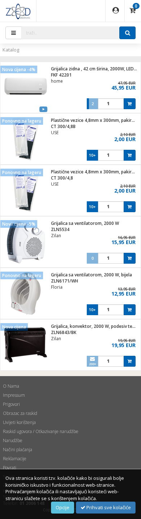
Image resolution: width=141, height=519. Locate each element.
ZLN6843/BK (63, 332)
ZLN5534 (60, 229)
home (57, 81)
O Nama (11, 386)
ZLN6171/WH (64, 281)
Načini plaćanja (17, 449)
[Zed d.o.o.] (18, 11)
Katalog (11, 49)
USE (55, 132)
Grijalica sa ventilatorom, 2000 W (85, 223)
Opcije (62, 507)
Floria (57, 287)
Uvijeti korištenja (19, 422)
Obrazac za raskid (20, 413)
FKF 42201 (61, 75)
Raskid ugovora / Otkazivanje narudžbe (40, 431)
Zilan (56, 235)
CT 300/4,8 (62, 178)
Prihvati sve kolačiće (108, 507)
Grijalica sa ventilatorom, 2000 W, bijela (91, 275)
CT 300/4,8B (63, 126)
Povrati (9, 468)
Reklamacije (14, 459)
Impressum (14, 395)
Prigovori (11, 404)
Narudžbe (12, 440)
